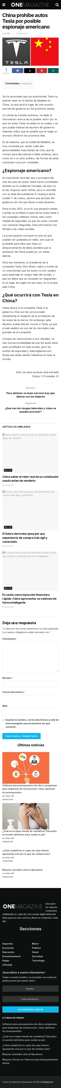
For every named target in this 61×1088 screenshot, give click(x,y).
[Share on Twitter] (30, 70)
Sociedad (37, 956)
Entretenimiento (11, 956)
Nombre (7, 677)
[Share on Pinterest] (41, 70)
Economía (8, 948)
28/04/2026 (9, 607)
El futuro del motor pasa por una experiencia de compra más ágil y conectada (24, 537)
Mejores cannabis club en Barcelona (22, 869)
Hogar (5, 960)
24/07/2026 (9, 485)
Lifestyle (7, 964)
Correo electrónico (14, 692)
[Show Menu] (3, 4)
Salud (35, 952)
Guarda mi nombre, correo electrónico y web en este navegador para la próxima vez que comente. (32, 723)
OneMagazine (46, 1082)
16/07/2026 (8, 546)
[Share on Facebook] (17, 70)
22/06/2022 (22, 33)
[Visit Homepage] (30, 5)
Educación (8, 952)
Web (4, 706)
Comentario (10, 638)
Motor (8, 470)
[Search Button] (57, 4)
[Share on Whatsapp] (53, 70)
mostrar (26, 83)
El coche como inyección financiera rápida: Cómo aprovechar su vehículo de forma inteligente (29, 598)
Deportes (7, 943)
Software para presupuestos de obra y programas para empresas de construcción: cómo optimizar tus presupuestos (29, 789)
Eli (8, 33)
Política (36, 948)
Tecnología (38, 960)
